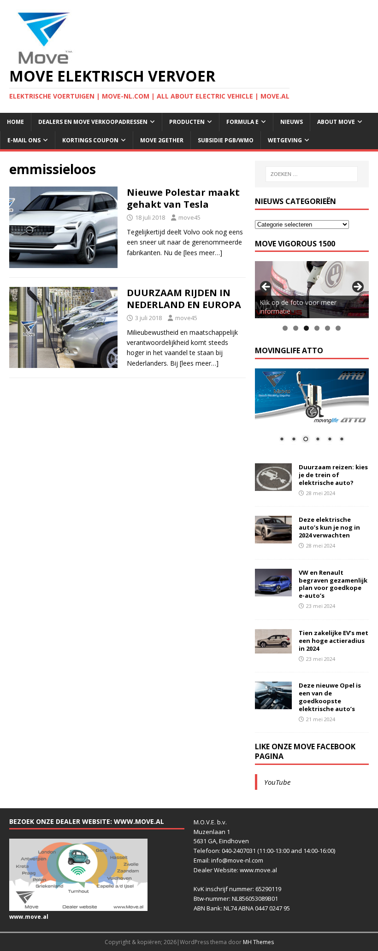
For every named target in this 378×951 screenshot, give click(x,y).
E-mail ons (24, 140)
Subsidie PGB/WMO (226, 140)
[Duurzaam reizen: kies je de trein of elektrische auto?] (273, 485)
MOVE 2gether (161, 140)
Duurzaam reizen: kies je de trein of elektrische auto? (333, 475)
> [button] (357, 287)
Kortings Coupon (90, 140)
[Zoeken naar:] (311, 174)
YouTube (277, 782)
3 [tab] (306, 328)
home (15, 122)
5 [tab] (327, 328)
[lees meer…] (202, 252)
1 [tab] (285, 328)
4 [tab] (316, 328)
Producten (187, 122)
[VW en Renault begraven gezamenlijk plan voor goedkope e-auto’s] (273, 590)
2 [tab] (295, 328)
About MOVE (336, 122)
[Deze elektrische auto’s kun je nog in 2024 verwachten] (273, 538)
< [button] (266, 287)
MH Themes (258, 942)
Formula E (242, 122)
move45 (189, 217)
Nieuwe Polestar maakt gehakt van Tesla (183, 198)
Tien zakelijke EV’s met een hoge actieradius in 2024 (333, 641)
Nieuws (291, 122)
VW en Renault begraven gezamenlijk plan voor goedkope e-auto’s (333, 584)
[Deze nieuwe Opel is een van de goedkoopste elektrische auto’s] (273, 704)
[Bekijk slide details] (312, 289)
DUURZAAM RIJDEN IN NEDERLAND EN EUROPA (184, 298)
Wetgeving (285, 140)
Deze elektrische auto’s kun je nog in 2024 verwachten (329, 527)
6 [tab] (338, 328)
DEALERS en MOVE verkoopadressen (93, 122)
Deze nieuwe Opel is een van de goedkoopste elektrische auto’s (330, 697)
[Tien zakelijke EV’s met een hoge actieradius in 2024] (273, 648)
